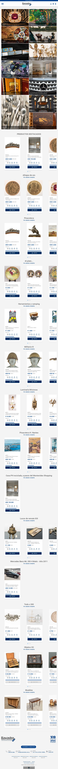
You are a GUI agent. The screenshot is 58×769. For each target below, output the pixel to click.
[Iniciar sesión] (55, 4)
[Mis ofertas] (51, 4)
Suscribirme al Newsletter (28, 746)
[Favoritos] (53, 4)
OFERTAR (13, 167)
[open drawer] (1, 4)
